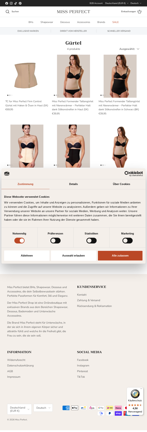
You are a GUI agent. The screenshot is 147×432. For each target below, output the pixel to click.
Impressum (13, 377)
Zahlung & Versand (88, 300)
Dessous (65, 22)
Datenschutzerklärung (20, 365)
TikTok (81, 377)
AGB (10, 371)
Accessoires (83, 22)
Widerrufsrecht (16, 360)
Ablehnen (27, 255)
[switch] (55, 240)
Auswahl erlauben (73, 255)
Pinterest (82, 371)
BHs (31, 22)
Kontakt (81, 294)
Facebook (83, 360)
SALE (115, 22)
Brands (101, 22)
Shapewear (47, 22)
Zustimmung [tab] (26, 184)
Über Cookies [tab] (121, 184)
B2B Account (96, 3)
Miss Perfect (21, 419)
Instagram (83, 365)
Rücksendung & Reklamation (94, 306)
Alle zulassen (120, 255)
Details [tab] (73, 184)
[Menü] (141, 389)
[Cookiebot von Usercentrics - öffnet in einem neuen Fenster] (127, 173)
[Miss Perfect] (73, 11)
